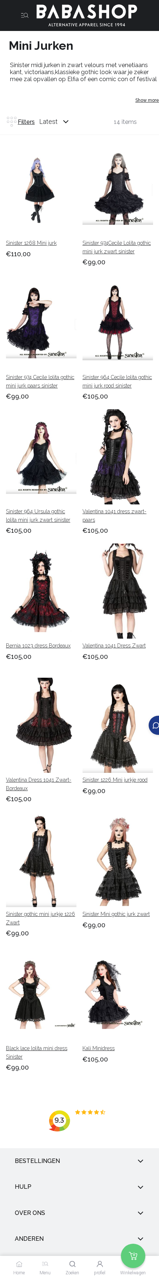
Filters (26, 121)
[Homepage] (84, 15)
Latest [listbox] (48, 121)
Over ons (30, 1212)
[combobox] (61, 122)
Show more (147, 100)
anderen (29, 1238)
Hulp (23, 1187)
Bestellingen (37, 1160)
